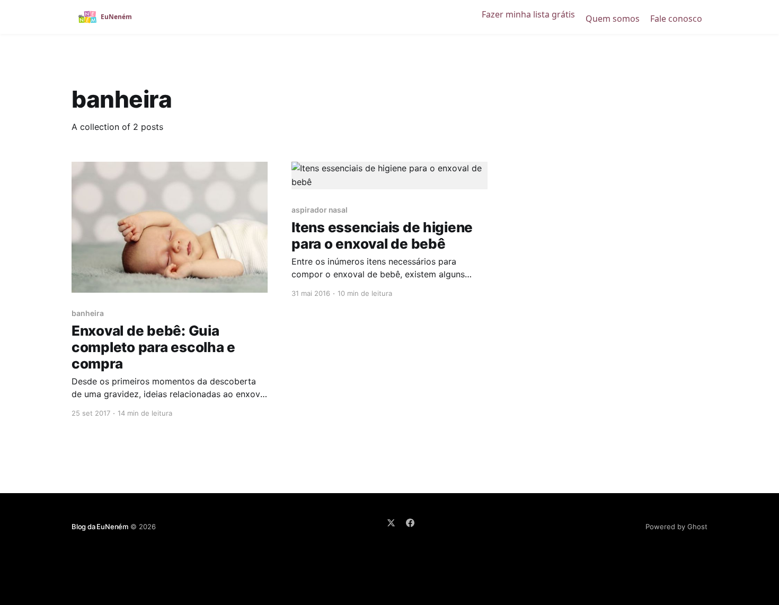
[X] (391, 523)
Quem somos (613, 18)
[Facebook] (410, 523)
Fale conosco (676, 18)
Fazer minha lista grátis (528, 14)
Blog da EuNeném (100, 526)
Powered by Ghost (676, 526)
